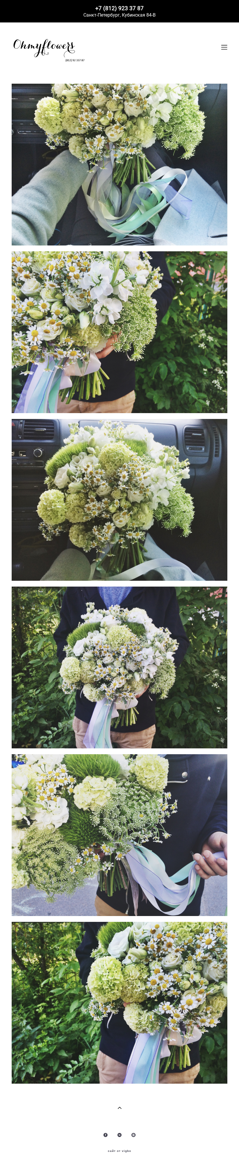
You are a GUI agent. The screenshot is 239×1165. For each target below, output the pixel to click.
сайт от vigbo (119, 1151)
